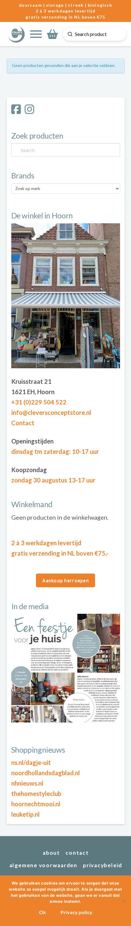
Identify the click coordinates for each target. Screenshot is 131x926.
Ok (42, 912)
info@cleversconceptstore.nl (51, 412)
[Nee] (123, 901)
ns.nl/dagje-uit (31, 762)
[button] (36, 34)
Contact (22, 422)
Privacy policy (76, 912)
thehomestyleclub (36, 793)
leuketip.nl (25, 814)
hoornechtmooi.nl (35, 804)
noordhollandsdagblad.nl (45, 772)
